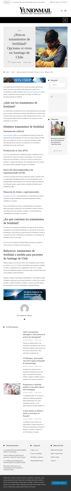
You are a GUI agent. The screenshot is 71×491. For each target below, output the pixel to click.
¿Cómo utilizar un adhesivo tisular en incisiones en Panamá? (33, 413)
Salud (19, 30)
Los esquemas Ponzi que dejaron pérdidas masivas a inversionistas (29, 2)
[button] (54, 150)
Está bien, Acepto (59, 483)
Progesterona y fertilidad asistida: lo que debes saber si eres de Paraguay (33, 387)
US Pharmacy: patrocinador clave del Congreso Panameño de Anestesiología (34, 360)
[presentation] (11, 1)
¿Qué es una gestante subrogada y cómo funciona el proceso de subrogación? (34, 334)
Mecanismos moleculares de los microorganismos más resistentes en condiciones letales (13, 467)
